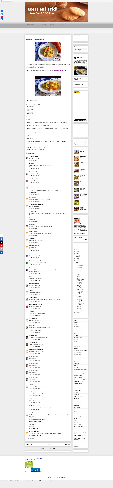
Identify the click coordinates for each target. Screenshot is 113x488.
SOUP (75, 420)
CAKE (75, 339)
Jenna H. (31, 412)
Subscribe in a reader (79, 84)
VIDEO (75, 446)
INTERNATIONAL (78, 381)
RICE (75, 409)
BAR (75, 324)
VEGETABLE (42, 149)
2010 (77, 314)
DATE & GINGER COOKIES (80, 280)
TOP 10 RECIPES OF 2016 (80, 441)
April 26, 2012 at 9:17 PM (34, 353)
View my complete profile (79, 233)
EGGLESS (76, 363)
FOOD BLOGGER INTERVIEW (80, 369)
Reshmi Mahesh (32, 156)
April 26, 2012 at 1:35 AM (34, 308)
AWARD (75, 322)
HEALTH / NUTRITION (79, 379)
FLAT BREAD (77, 367)
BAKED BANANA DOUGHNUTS (83, 195)
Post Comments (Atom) (51, 448)
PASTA (75, 398)
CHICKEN (76, 344)
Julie (30, 186)
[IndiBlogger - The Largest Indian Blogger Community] (35, 472)
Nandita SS (31, 231)
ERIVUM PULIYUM (33, 192)
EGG (75, 361)
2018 (77, 251)
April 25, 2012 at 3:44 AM (34, 201)
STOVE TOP (77, 424)
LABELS (60, 25)
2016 (77, 255)
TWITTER (36, 143)
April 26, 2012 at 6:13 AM (34, 322)
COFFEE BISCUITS (82, 163)
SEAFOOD (76, 413)
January (78, 310)
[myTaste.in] (27, 472)
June (78, 274)
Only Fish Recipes (33, 405)
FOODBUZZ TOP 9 (78, 373)
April (78, 278)
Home (48, 444)
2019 (77, 249)
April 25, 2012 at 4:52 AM (34, 228)
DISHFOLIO (76, 356)
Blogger (63, 477)
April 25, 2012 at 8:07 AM (34, 250)
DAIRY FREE (77, 352)
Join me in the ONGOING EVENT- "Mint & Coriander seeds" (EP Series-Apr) (45, 190)
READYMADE (77, 407)
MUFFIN (76, 392)
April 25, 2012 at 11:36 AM (34, 264)
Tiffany (30, 311)
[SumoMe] (1, 252)
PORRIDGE (76, 400)
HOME (52, 25)
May (78, 276)
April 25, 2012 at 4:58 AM (34, 235)
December (79, 263)
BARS (75, 326)
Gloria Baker (32, 172)
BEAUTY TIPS (77, 328)
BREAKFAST (77, 337)
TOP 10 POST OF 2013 (79, 426)
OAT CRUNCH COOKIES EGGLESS (80, 292)
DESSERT (76, 354)
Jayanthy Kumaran (33, 245)
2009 (77, 315)
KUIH (75, 385)
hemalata (31, 391)
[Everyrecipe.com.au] (29, 459)
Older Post (67, 444)
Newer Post (29, 444)
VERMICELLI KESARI (82, 176)
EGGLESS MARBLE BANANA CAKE (83, 208)
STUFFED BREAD (80, 289)
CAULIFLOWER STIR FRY (80, 283)
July (78, 272)
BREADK (76, 335)
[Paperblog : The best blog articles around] (39, 459)
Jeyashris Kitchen (33, 283)
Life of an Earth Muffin (40, 419)
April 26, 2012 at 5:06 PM (34, 346)
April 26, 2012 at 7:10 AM (34, 332)
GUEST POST (77, 377)
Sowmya (31, 325)
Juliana (30, 163)
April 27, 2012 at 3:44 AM (34, 388)
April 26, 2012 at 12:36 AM (34, 301)
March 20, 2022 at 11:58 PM (35, 435)
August (78, 270)
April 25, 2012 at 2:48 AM (34, 182)
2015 (77, 256)
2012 (77, 262)
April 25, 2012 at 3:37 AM (34, 194)
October (78, 267)
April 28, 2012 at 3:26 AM (34, 409)
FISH (75, 365)
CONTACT (43, 25)
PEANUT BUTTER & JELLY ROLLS (83, 183)
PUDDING (76, 403)
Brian (30, 424)
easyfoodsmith (32, 335)
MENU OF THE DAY (78, 388)
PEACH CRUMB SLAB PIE (83, 151)
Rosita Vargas (32, 297)
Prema (30, 290)
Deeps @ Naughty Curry (34, 304)
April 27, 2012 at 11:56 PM (34, 402)
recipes (30, 465)
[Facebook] (1, 11)
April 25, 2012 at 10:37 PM (34, 294)
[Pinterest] (1, 16)
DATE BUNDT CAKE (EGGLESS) (80, 286)
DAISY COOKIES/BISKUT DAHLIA (83, 202)
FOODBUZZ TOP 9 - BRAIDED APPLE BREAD (80, 300)
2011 (77, 312)
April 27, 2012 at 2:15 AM (34, 367)
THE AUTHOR (31, 25)
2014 (77, 258)
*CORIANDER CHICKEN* (82, 189)
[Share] (1, 19)
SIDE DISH (31, 149)
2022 (77, 246)
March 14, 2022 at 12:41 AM (35, 428)
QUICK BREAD (77, 405)
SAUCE (75, 411)
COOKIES (76, 348)
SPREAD (76, 422)
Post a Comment (31, 438)
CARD (75, 341)
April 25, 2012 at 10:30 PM (34, 287)
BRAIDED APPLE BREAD (80, 304)
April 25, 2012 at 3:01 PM (34, 273)
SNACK (36, 149)
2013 (77, 260)
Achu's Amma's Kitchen (34, 179)
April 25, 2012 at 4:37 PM (34, 280)
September (79, 269)
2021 (77, 247)
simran (30, 254)
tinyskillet (31, 197)
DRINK (75, 359)
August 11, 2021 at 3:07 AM (35, 421)
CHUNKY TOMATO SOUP (79, 296)
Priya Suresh (32, 318)
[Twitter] (1, 14)
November (79, 265)
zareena (30, 276)
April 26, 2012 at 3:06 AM (34, 315)
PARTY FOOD (77, 396)
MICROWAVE (77, 390)
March (78, 306)
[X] (1, 242)
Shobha (30, 224)
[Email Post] (45, 147)
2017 (77, 253)
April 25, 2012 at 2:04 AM (34, 160)
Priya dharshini (32, 342)
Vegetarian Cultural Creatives (35, 330)
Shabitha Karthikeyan (34, 261)
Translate (84, 50)
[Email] (1, 249)
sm (29, 398)
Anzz (30, 384)
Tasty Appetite (32, 248)
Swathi (30, 238)
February (79, 308)
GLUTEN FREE (77, 375)
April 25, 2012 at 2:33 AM (34, 175)
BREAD (75, 333)
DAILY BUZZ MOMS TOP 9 (80, 350)
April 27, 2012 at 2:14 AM (34, 360)
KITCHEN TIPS (77, 383)
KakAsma (31, 268)
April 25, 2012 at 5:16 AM (34, 242)
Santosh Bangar (32, 356)
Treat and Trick (79, 223)
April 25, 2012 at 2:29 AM (34, 168)
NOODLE (76, 394)
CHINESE (76, 346)
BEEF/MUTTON (77, 331)
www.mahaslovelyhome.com (35, 204)
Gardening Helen (32, 431)
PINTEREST (43, 143)
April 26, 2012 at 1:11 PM (34, 339)
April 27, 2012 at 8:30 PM (34, 395)
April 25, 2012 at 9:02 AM (34, 257)
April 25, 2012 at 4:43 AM (34, 221)
